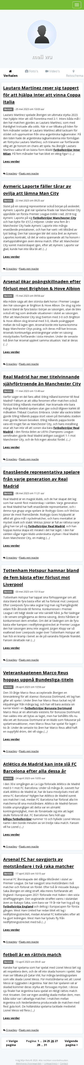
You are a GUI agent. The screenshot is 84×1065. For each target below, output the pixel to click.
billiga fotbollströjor (17, 819)
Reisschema (74, 75)
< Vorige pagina (12, 1043)
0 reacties (11, 173)
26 (52, 1041)
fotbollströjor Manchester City (54, 218)
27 (56, 1041)
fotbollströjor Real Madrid (46, 526)
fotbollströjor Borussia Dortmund (48, 708)
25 (48, 1041)
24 (44, 1041)
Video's (54, 71)
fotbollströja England (18, 906)
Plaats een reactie (29, 173)
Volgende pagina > (71, 1043)
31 (45, 1045)
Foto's (33, 71)
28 (38, 1045)
